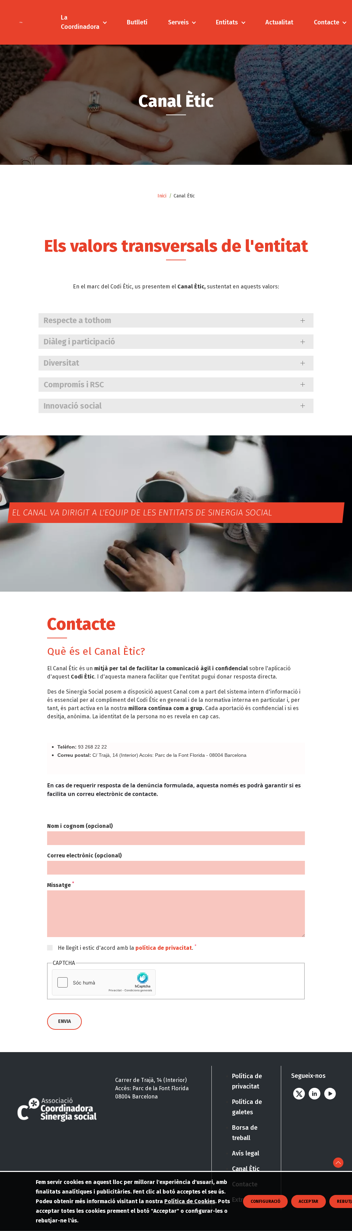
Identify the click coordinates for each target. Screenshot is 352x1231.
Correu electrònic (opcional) (84, 855)
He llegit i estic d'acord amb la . (127, 947)
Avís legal (245, 1153)
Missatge (60, 885)
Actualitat (279, 22)
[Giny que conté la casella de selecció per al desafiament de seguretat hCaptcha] (104, 982)
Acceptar (308, 1201)
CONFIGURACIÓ (265, 1201)
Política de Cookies (189, 1201)
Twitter (299, 1094)
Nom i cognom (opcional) (80, 826)
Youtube (330, 1094)
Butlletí (137, 22)
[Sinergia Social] (21, 22)
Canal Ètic (246, 1169)
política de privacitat (163, 948)
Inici (161, 196)
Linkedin (314, 1094)
